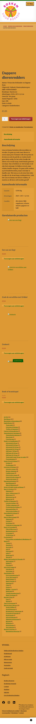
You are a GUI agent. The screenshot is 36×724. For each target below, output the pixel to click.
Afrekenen (7, 656)
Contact (6, 686)
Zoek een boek (8, 668)
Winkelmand (8, 653)
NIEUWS (6, 692)
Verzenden (7, 665)
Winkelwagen (27, 719)
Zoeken (18, 721)
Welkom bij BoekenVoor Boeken (13, 650)
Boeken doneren (9, 681)
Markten (6, 689)
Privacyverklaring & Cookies (10, 711)
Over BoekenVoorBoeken (11, 695)
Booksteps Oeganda (10, 683)
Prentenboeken (28, 26)
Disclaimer (14, 713)
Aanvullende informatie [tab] (12, 139)
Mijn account (8, 659)
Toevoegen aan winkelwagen (20, 119)
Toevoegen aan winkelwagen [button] (14, 259)
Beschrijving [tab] (8, 134)
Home (5, 26)
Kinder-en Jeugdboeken (15, 26)
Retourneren (8, 662)
